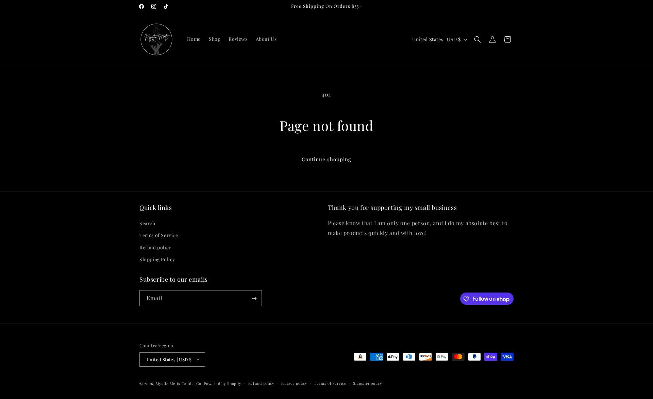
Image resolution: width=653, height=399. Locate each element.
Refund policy (155, 247)
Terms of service (330, 382)
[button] (477, 39)
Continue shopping (326, 159)
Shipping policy (367, 382)
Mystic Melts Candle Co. (179, 383)
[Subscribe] (254, 298)
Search (147, 223)
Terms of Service (158, 235)
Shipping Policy (157, 259)
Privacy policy (294, 382)
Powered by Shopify (222, 383)
